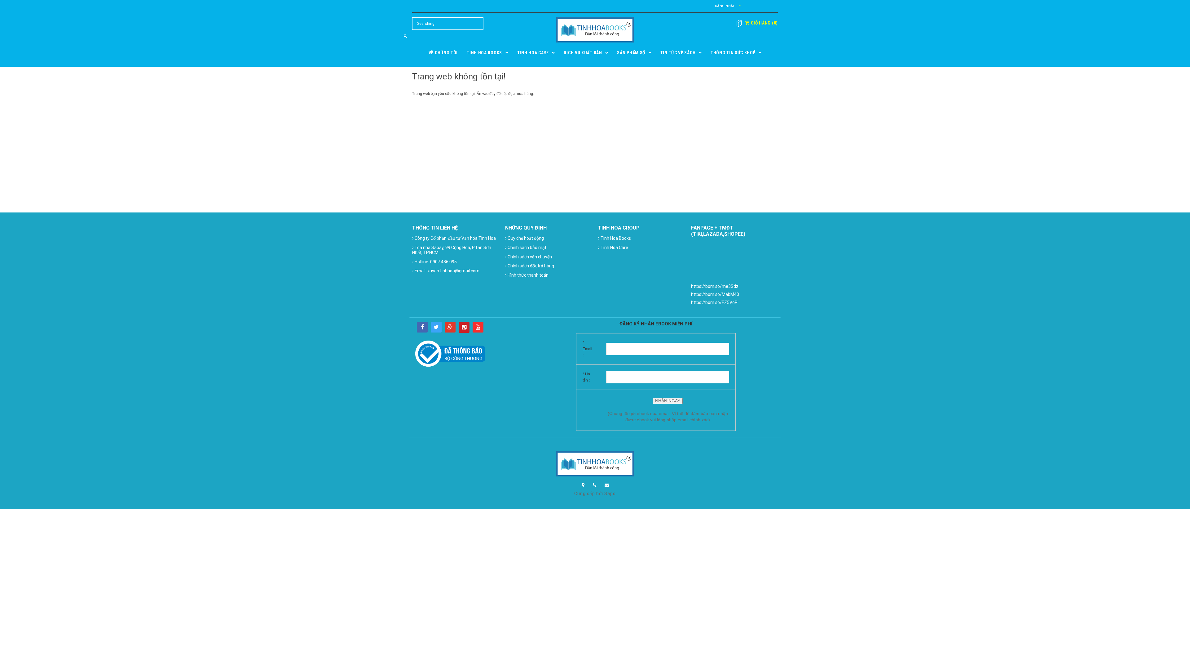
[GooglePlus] (450, 327)
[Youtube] (478, 327)
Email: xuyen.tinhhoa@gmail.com (445, 271)
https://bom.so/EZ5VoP (714, 302)
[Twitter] (436, 327)
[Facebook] (422, 327)
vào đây (489, 94)
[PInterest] (464, 327)
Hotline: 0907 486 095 (434, 262)
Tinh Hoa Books (614, 238)
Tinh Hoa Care (613, 247)
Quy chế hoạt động (524, 238)
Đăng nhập (725, 6)
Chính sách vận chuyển (528, 257)
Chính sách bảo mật (525, 247)
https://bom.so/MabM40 (715, 294)
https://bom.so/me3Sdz (714, 286)
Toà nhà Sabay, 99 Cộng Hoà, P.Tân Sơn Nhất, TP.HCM (451, 249)
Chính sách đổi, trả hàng (529, 266)
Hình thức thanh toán (527, 275)
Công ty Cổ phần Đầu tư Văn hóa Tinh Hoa (454, 238)
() (764, 22)
